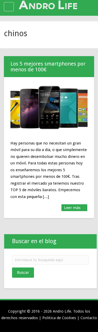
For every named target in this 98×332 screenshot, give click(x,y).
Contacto (88, 317)
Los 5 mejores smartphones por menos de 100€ (47, 67)
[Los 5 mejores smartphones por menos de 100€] (49, 107)
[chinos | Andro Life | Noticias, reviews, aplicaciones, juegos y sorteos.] (48, 6)
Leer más (73, 207)
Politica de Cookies (59, 317)
